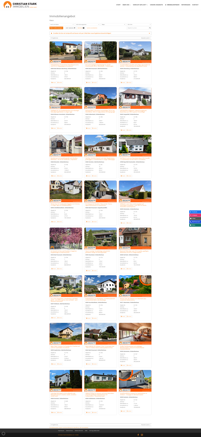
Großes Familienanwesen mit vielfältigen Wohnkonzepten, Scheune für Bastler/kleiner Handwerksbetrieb (132, 348)
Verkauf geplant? (139, 4)
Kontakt (195, 4)
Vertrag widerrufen (94, 430)
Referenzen (185, 4)
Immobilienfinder (173, 4)
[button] (3, 433)
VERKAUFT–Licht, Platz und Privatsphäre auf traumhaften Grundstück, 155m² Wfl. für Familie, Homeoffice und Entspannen (133, 205)
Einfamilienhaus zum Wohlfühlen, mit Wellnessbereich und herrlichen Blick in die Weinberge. (100, 299)
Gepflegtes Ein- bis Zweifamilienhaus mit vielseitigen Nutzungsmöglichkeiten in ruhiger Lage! (65, 111)
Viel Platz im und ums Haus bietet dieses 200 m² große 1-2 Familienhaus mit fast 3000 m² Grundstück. (135, 158)
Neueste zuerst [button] (145, 38)
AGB (86, 430)
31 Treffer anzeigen (57, 28)
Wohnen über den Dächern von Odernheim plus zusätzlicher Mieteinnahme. (133, 299)
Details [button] (54, 82)
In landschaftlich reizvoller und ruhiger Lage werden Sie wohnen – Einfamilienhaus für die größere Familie (135, 65)
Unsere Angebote (156, 4)
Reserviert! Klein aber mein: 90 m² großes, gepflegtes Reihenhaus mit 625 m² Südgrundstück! (134, 251)
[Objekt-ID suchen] (150, 28)
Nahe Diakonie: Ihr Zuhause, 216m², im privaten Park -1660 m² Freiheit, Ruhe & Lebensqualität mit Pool (99, 347)
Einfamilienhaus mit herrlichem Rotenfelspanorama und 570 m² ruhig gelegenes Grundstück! (65, 65)
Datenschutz (69, 430)
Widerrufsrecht (79, 430)
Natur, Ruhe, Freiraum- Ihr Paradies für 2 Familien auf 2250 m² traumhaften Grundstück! (65, 347)
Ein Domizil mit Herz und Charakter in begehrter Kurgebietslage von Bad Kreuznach (64, 251)
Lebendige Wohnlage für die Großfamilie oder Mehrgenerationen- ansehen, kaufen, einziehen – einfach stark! (64, 395)
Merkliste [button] (81, 28)
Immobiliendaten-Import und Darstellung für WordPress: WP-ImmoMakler (68, 427)
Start (118, 4)
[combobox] (61, 24)
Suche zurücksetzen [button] (92, 28)
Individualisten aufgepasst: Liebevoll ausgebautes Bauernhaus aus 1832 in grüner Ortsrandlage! (133, 111)
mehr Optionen (70, 28)
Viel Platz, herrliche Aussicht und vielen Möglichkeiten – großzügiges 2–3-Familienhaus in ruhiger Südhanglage (100, 158)
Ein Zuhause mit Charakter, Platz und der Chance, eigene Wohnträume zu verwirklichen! (98, 204)
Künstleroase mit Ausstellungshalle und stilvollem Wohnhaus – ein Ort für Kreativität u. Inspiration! (64, 158)
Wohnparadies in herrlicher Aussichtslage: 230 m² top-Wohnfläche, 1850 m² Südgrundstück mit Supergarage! (100, 111)
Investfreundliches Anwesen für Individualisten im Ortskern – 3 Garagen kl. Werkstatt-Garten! (133, 394)
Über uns (126, 4)
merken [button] (60, 82)
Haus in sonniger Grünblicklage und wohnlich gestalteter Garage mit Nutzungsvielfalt (97, 251)
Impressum (61, 430)
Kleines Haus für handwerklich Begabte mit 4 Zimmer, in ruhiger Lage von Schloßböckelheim (65, 204)
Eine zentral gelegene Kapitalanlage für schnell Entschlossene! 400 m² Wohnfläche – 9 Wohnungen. (99, 65)
